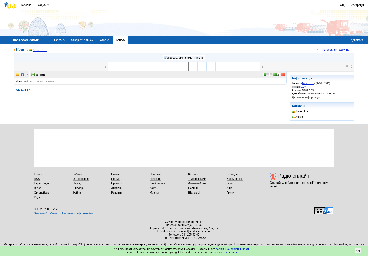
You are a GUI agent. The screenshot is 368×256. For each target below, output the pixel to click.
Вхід (342, 5)
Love (303, 86)
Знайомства (157, 183)
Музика (154, 192)
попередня (329, 49)
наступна (343, 49)
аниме (40, 81)
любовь (27, 81)
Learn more (232, 252)
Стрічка (104, 40)
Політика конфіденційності (79, 213)
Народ (77, 183)
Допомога (357, 40)
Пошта (38, 174)
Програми (156, 174)
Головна (26, 5)
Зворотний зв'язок (45, 213)
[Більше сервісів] (27, 75)
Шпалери (78, 188)
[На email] (17, 74)
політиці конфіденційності (232, 248)
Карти (153, 188)
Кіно (229, 188)
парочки (50, 81)
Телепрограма (197, 178)
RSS (37, 178)
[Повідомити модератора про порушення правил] (283, 74)
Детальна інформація (306, 97)
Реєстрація (357, 5)
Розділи (41, 5)
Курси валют (235, 178)
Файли (77, 192)
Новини (193, 188)
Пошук (115, 174)
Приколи (116, 183)
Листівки (116, 188)
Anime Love (40, 50)
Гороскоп (155, 178)
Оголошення (81, 178)
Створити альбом (82, 40)
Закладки (233, 174)
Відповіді (194, 192)
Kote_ (21, 50)
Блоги (230, 183)
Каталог (193, 174)
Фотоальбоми (197, 183)
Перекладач (42, 183)
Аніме (299, 116)
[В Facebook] (22, 74)
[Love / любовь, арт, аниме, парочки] (184, 57)
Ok (358, 250)
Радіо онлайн (293, 176)
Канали (120, 40)
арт (34, 81)
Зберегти (40, 74)
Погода (115, 178)
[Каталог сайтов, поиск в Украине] (323, 209)
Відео (37, 188)
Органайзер (41, 192)
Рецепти (116, 192)
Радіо (37, 197)
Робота (77, 174)
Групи (230, 192)
